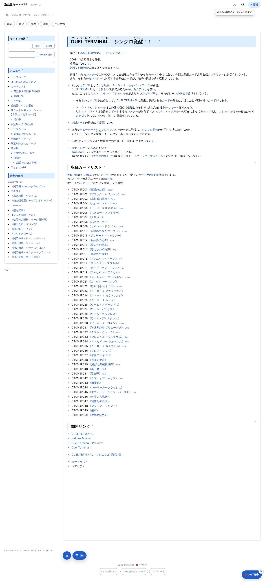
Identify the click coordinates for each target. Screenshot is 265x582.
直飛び (48, 45)
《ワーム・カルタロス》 (103, 314)
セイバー (133, 85)
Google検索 (45, 54)
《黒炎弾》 (95, 373)
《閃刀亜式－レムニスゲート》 (28, 238)
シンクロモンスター (108, 129)
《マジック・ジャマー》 (103, 406)
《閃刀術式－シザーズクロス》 (28, 247)
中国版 (36, 91)
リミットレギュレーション (26, 110)
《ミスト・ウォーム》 (102, 332)
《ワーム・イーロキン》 (103, 323)
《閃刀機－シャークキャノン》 (28, 186)
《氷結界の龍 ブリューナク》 (106, 327)
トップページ (18, 76)
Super (110, 190)
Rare (123, 194)
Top (6, 14)
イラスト (125, 156)
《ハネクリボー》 (99, 222)
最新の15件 (16, 175)
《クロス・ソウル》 (101, 350)
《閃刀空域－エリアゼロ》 (26, 256)
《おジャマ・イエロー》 (103, 203)
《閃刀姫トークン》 (22, 228)
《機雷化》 (95, 382)
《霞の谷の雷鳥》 (99, 244)
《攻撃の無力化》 (99, 415)
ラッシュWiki (18, 167)
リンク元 (60, 23)
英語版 (17, 91)
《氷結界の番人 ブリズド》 (104, 231)
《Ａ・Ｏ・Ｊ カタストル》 (105, 346)
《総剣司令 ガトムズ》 (102, 286)
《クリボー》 (96, 217)
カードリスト (18, 86)
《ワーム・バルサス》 (101, 309)
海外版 (17, 119)
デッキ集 (16, 100)
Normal (73, 174)
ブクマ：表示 (158, 571)
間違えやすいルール (25, 133)
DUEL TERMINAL (80, 67)
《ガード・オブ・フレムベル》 (107, 268)
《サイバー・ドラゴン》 (103, 226)
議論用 (17, 157)
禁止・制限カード (25, 114)
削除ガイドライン (21, 138)
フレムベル (119, 93)
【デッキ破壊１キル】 (23, 214)
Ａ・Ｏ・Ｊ (119, 85)
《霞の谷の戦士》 (99, 254)
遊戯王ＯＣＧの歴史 (22, 105)
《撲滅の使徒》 (98, 360)
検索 (37, 45)
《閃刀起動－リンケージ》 (26, 242)
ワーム (146, 85)
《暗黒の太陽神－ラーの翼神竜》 (30, 219)
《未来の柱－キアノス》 (25, 195)
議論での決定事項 (26, 162)
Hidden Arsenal (81, 438)
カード (152, 74)
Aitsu (131, 564)
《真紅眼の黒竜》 (99, 198)
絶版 (74, 122)
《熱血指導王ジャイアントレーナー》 (32, 200)
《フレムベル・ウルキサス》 (106, 336)
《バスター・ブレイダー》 (104, 212)
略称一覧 (19, 95)
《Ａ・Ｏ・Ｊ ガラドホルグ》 (106, 295)
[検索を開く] (243, 4)
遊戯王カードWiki (15, 4)
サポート (113, 111)
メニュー (15, 70)
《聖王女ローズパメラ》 (25, 224)
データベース (18, 128)
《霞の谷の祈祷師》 (100, 249)
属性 (182, 93)
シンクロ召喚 (150, 129)
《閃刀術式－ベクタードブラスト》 (31, 252)
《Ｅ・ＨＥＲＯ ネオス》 (103, 208)
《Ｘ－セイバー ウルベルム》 (107, 341)
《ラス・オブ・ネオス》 (103, 378)
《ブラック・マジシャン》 (150, 156)
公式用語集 (27, 124)
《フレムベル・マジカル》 (165, 111)
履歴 (33, 23)
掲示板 (14, 148)
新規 (255, 4)
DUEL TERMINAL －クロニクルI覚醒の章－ (98, 454)
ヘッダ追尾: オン (108, 571)
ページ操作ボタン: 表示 (134, 571)
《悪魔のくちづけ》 (101, 355)
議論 (45, 23)
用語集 (14, 124)
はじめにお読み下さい (23, 81)
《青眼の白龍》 (99, 156)
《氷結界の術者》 (99, 240)
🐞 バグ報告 (141, 564)
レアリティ (217, 74)
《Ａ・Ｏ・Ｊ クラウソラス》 (106, 290)
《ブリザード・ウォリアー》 (105, 235)
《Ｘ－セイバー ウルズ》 (103, 281)
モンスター (90, 74)
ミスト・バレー (99, 93)
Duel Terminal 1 (81, 447)
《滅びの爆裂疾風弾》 (102, 364)
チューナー (86, 129)
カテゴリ (85, 85)
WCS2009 (78, 152)
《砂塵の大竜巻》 (99, 396)
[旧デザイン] (36, 4)
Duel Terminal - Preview (87, 443)
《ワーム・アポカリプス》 (104, 304)
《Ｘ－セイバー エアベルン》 (106, 277)
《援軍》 (101, 122)
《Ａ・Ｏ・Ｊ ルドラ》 (102, 300)
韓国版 (27, 91)
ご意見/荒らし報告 (24, 152)
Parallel (154, 174)
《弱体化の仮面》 (99, 401)
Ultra (86, 174)
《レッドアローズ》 (22, 233)
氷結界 (105, 85)
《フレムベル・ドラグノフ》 (105, 258)
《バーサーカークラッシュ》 (106, 387)
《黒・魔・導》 (98, 369)
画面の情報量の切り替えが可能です (234, 12)
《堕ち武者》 (18, 210)
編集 (9, 23)
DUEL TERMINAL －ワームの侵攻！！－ (104, 52)
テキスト (16, 190)
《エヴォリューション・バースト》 (110, 392)
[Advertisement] (31, 326)
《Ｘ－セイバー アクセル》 (104, 272)
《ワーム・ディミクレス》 (104, 318)
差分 (21, 23)
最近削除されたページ (23, 143)
